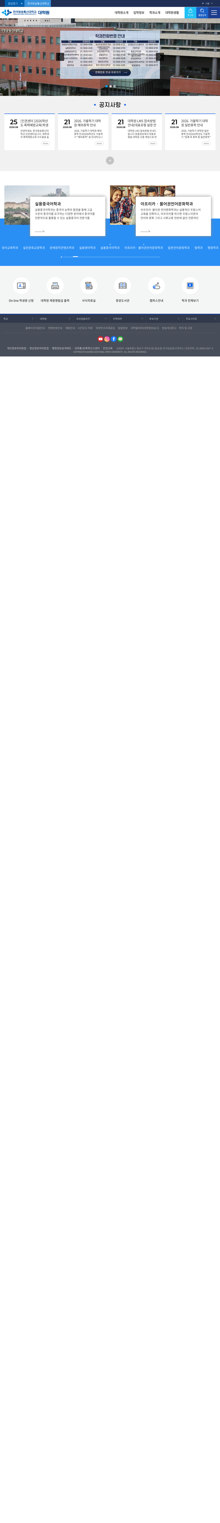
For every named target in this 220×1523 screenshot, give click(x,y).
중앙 (122, 300)
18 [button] (147, 257)
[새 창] (110, 33)
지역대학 (117, 318)
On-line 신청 (21, 300)
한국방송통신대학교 (38, 3)
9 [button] (104, 257)
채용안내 (70, 328)
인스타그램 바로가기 (107, 339)
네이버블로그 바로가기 (120, 339)
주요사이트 (191, 318)
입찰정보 (123, 328)
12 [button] (118, 257)
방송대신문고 (169, 328)
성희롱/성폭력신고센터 (87, 348)
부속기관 (153, 318)
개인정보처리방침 (16, 348)
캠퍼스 (156, 300)
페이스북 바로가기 (114, 339)
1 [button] (106, 86)
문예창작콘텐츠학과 (62, 248)
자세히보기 (87, 228)
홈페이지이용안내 (35, 328)
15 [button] (133, 257)
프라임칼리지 (83, 318)
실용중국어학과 (110, 248)
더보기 (110, 161)
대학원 (43, 318)
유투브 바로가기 (100, 339)
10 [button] (109, 257)
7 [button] (94, 257)
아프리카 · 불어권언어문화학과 (143, 248)
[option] (110, 55)
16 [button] (138, 257)
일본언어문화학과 (179, 248)
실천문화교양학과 (34, 248)
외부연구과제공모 (105, 328)
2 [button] (110, 86)
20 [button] (157, 257)
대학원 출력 (55, 300)
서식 (89, 300)
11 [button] (114, 257)
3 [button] (75, 257)
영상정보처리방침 (39, 348)
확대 (203, 3)
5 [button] (85, 257)
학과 (5, 318)
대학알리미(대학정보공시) (145, 328)
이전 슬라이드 (60, 57)
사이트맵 (214, 12)
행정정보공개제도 (61, 348)
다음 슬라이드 (160, 57)
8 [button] (99, 257)
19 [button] (152, 257)
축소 (212, 3)
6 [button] (89, 257)
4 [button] (80, 256)
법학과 (199, 248)
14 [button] (128, 257)
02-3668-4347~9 (204, 348)
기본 (207, 3)
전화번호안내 (55, 328)
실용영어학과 (87, 248)
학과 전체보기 (190, 300)
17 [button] (143, 257)
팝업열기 (13, 3)
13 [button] (123, 257)
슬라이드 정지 (114, 86)
